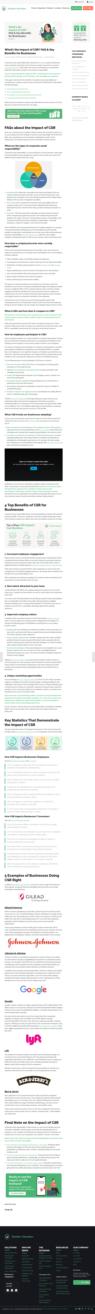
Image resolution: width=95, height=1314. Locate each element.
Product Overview (11, 1253)
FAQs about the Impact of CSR (17, 89)
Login (90, 2)
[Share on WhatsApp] (7, 1209)
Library (58, 1270)
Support (80, 2)
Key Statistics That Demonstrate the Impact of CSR (24, 95)
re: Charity (32, 761)
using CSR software (17, 399)
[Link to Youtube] (79, 1308)
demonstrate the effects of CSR (26, 732)
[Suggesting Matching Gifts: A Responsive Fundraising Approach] (1, 657)
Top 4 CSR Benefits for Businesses (18, 92)
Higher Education (28, 1259)
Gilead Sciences (13, 907)
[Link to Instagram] (82, 1308)
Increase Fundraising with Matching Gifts (79, 62)
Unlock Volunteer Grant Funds (80, 72)
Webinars (59, 1265)
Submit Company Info (45, 1267)
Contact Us (77, 1262)
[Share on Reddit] (10, 1209)
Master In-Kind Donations (79, 79)
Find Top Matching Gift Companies (78, 68)
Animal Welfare (27, 1265)
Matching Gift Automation (9, 1257)
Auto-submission (10, 1271)
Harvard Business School (20, 820)
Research (59, 1259)
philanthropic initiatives (18, 660)
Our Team (76, 1256)
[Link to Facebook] (85, 1308)
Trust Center (77, 1259)
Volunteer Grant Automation (10, 1262)
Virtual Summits (61, 1256)
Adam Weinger (49, 57)
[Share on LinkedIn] (8, 1209)
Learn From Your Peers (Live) (80, 88)
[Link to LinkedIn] (76, 1308)
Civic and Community (26, 1280)
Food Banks (26, 1262)
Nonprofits (25, 1256)
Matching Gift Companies (35, 57)
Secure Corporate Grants (79, 82)
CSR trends (32, 421)
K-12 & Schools (27, 1268)
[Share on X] (6, 1209)
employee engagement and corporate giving (47, 565)
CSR (41, 63)
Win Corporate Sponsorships (80, 85)
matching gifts (45, 265)
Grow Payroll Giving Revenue (80, 75)
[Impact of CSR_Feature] (34, 32)
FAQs (75, 1265)
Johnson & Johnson (15, 953)
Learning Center (10, 57)
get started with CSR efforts (21, 885)
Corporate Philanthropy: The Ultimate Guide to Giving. (25, 1163)
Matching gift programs (31, 235)
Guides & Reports (62, 1268)
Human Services (27, 1270)
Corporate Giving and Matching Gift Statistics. (22, 1155)
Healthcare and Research (27, 1275)
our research (44, 430)
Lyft (7, 1050)
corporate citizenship (12, 68)
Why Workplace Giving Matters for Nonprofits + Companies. (27, 1145)
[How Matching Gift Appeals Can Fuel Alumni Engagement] (93, 657)
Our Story (76, 1253)
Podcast (59, 1262)
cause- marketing (27, 679)
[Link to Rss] (91, 1308)
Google (9, 1001)
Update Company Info (45, 1262)
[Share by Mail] (11, 1209)
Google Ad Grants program (48, 1026)
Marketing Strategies (21, 57)
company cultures (53, 618)
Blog (57, 1253)
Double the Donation (54, 442)
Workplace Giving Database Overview (45, 1257)
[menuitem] (79, 2)
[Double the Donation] (14, 8)
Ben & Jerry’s (12, 1091)
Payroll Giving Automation (9, 1267)
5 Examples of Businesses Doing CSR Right (21, 98)
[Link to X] (88, 1308)
